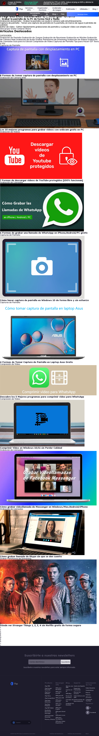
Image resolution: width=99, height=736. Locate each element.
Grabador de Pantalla (70, 704)
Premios (88, 695)
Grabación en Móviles (76, 37)
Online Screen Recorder (49, 716)
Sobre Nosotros (90, 688)
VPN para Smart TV (60, 712)
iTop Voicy (48, 696)
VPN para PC (59, 695)
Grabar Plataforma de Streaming (51, 39)
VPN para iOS (60, 698)
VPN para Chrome (58, 704)
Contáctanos (90, 690)
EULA (87, 733)
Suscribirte (65, 662)
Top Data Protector (47, 705)
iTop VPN (47, 686)
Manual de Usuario (77, 692)
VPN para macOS (58, 692)
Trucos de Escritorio (69, 696)
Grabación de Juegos (32, 37)
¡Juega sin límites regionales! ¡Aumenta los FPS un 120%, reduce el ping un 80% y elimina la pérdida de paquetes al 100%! (50, 3)
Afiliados (88, 697)
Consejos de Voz (69, 700)
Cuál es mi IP (69, 690)
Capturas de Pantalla (63, 41)
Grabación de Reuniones (54, 37)
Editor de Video (46, 14)
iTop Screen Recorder (48, 689)
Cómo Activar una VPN (79, 696)
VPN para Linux (60, 715)
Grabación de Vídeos (77, 39)
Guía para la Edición (22, 41)
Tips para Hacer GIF (83, 41)
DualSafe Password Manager (48, 712)
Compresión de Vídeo (43, 41)
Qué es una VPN (69, 686)
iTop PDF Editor (49, 708)
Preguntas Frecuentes (77, 689)
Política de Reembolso (56, 733)
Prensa (88, 692)
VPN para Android (58, 700)
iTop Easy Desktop (47, 692)
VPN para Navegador (59, 718)
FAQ (62, 14)
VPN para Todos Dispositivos (60, 722)
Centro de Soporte (79, 686)
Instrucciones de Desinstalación (79, 700)
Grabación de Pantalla (10, 37)
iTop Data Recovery (47, 701)
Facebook (93, 712)
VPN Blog (68, 693)
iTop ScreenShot (50, 698)
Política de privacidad (74, 733)
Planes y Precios (50, 719)
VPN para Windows (58, 688)
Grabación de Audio (25, 39)
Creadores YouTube (89, 700)
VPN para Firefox (58, 708)
